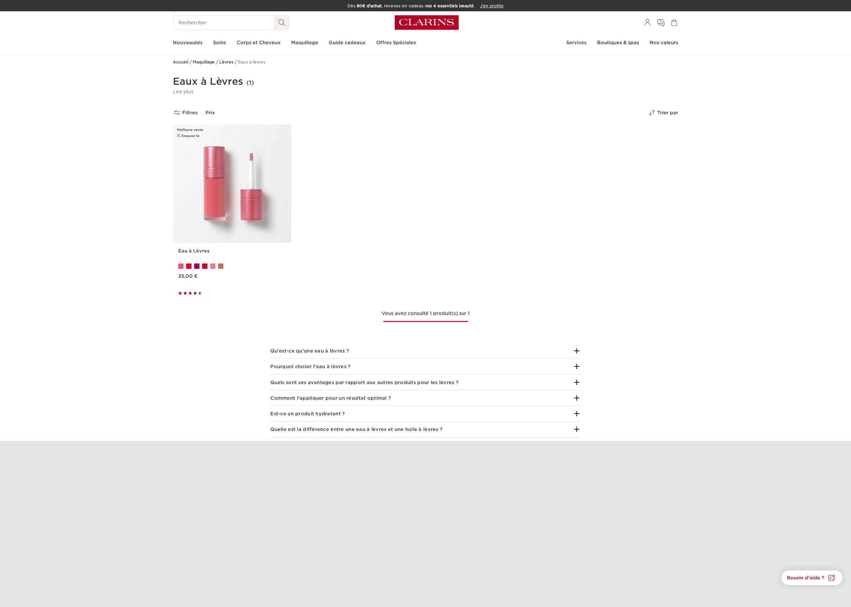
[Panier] (674, 23)
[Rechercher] (282, 22)
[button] (183, 91)
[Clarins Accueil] (427, 23)
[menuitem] (648, 23)
